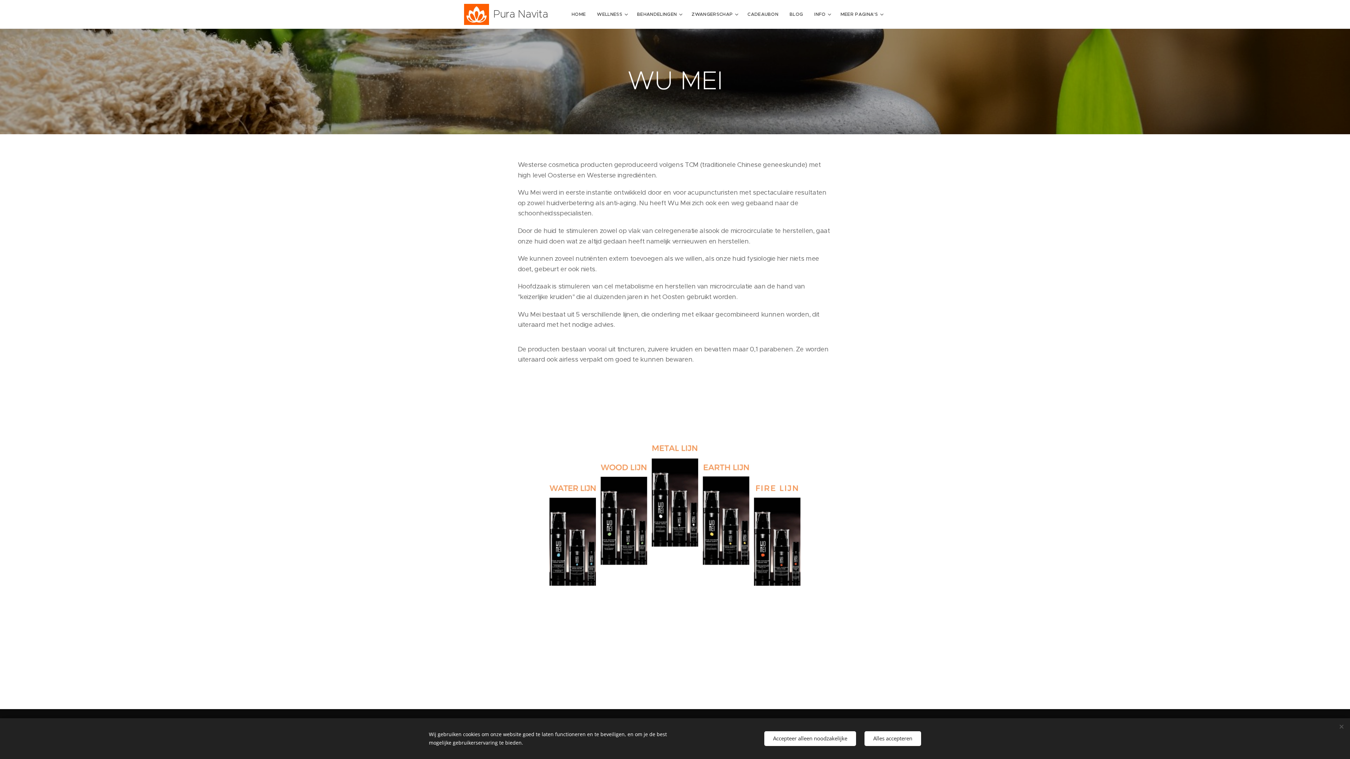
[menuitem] (580, 14)
